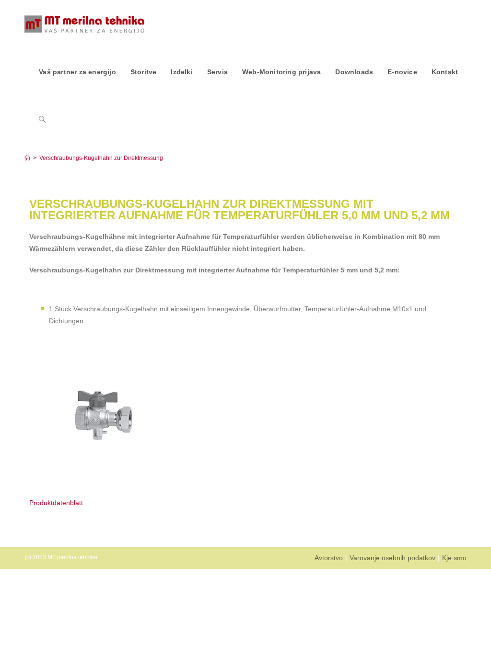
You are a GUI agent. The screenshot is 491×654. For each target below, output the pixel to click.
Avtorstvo (329, 558)
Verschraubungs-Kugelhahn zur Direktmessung (101, 158)
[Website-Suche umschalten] (42, 120)
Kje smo (454, 558)
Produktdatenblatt (56, 503)
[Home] (27, 158)
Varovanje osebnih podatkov (392, 558)
